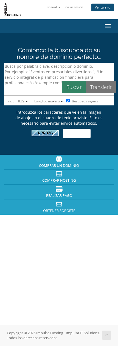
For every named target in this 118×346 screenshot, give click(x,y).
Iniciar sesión (73, 7)
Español (52, 7)
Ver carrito (102, 7)
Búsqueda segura (84, 101)
